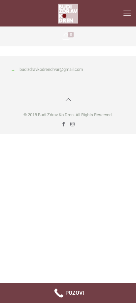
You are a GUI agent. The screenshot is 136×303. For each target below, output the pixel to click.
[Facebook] (63, 124)
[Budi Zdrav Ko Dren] (68, 13)
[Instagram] (72, 124)
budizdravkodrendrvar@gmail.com (51, 69)
